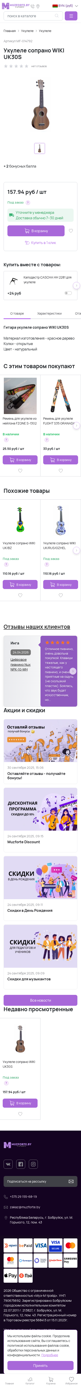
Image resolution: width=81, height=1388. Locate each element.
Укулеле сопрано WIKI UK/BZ (19, 545)
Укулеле (27, 31)
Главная (10, 31)
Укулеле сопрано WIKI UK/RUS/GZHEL (59, 545)
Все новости (40, 1000)
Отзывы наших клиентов (37, 626)
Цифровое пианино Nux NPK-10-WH (21, 662)
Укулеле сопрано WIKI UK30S (19, 1064)
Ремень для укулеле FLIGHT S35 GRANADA (59, 420)
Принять (40, 1365)
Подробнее (49, 1355)
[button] (71, 15)
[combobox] (33, 15)
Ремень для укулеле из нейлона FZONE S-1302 (20, 420)
